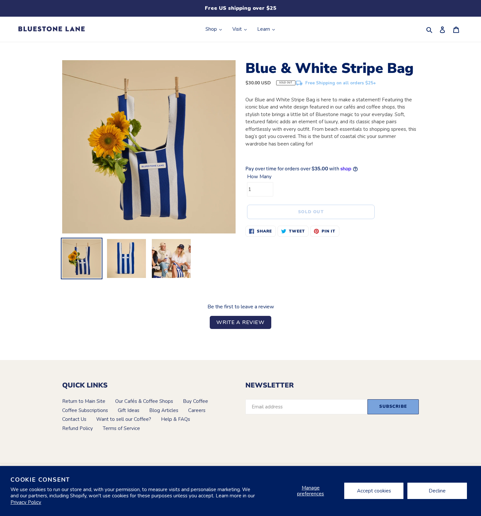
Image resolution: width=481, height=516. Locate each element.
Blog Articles (163, 410)
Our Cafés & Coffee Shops (144, 401)
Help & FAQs (175, 419)
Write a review (240, 322)
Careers (196, 410)
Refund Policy (77, 428)
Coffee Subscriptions (85, 410)
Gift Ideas (128, 410)
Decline (437, 491)
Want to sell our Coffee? (123, 419)
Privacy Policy (25, 502)
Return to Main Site (83, 401)
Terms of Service (121, 428)
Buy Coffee (195, 401)
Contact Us (74, 419)
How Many (259, 176)
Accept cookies (374, 491)
